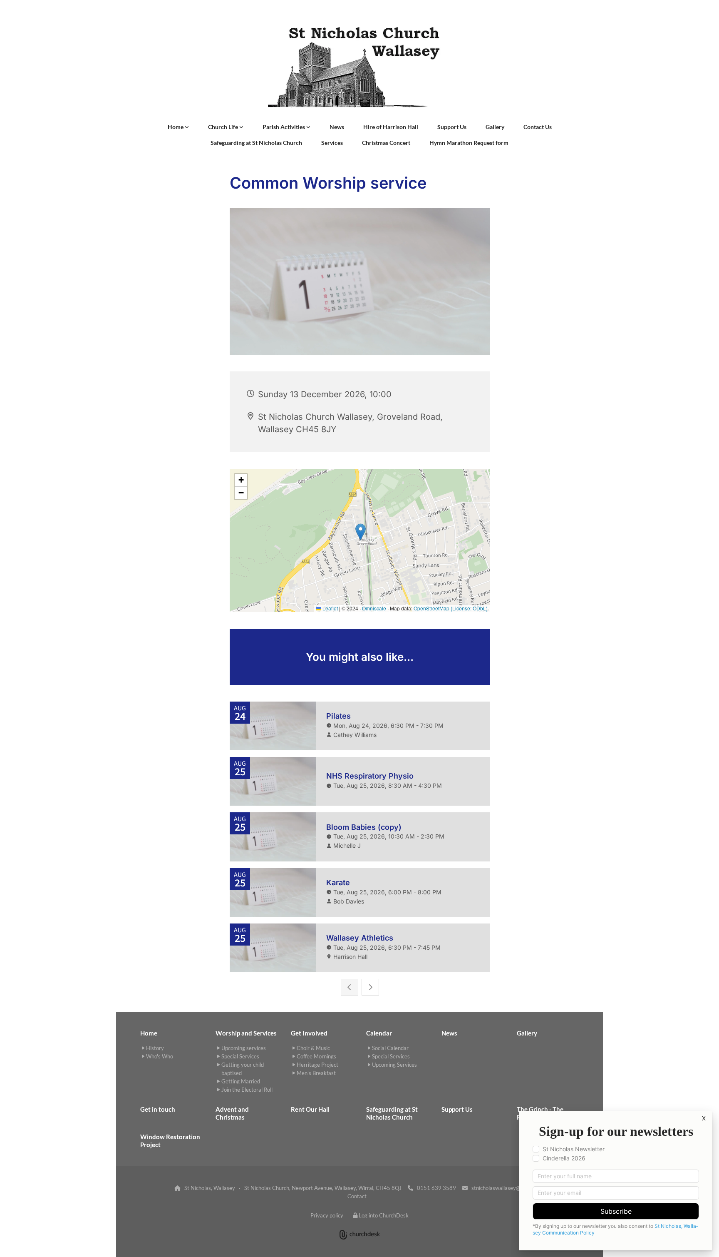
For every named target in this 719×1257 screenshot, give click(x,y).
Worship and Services (246, 1033)
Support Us (451, 126)
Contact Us (537, 126)
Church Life (223, 126)
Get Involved (309, 1033)
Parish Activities (284, 126)
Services (332, 142)
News (337, 126)
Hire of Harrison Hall (390, 126)
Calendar (379, 1033)
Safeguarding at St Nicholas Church (256, 142)
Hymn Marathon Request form (468, 142)
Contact (357, 1196)
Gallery (495, 126)
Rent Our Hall (310, 1109)
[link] (178, 127)
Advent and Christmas (232, 1113)
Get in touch (157, 1109)
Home (176, 126)
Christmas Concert (386, 142)
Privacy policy (326, 1215)
